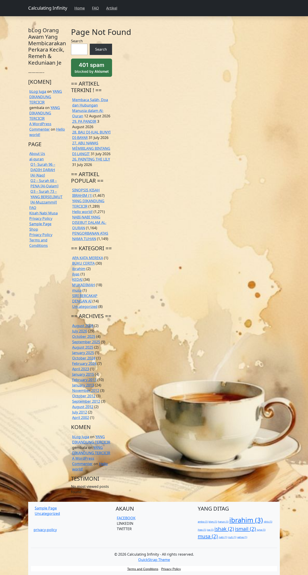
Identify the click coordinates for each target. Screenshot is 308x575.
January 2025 (83, 352)
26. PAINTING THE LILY (91, 159)
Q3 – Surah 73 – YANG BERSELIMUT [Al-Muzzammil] (46, 197)
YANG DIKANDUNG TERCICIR (45, 97)
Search (77, 41)
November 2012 (85, 390)
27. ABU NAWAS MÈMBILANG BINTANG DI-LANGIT (91, 148)
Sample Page (40, 223)
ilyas (76, 274)
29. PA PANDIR (84, 121)
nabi (223, 537)
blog (213, 521)
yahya (242, 537)
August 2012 (82, 406)
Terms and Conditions (142, 569)
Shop (33, 229)
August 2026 (82, 325)
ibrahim (78, 268)
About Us (37, 153)
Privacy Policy (40, 218)
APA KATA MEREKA (87, 257)
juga (261, 529)
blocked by (93, 69)
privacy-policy (45, 529)
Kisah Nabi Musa (43, 213)
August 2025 (82, 347)
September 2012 (86, 401)
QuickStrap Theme (154, 559)
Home (79, 8)
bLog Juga (37, 91)
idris (268, 521)
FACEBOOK (126, 518)
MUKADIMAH (83, 284)
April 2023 (80, 368)
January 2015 (83, 374)
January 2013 (83, 385)
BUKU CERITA (83, 263)
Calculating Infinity (47, 8)
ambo (203, 521)
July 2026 (79, 331)
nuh (232, 537)
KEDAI (77, 279)
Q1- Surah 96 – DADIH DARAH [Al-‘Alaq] (42, 170)
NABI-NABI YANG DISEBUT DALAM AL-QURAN (89, 222)
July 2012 (79, 412)
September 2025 (86, 341)
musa (77, 290)
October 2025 (83, 336)
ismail (245, 528)
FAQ (95, 8)
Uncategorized (84, 306)
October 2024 (83, 358)
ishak (224, 528)
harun (223, 521)
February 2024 (84, 363)
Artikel (111, 8)
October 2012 (83, 395)
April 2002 (80, 417)
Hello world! (82, 211)
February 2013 (84, 379)
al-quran (36, 159)
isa (210, 529)
